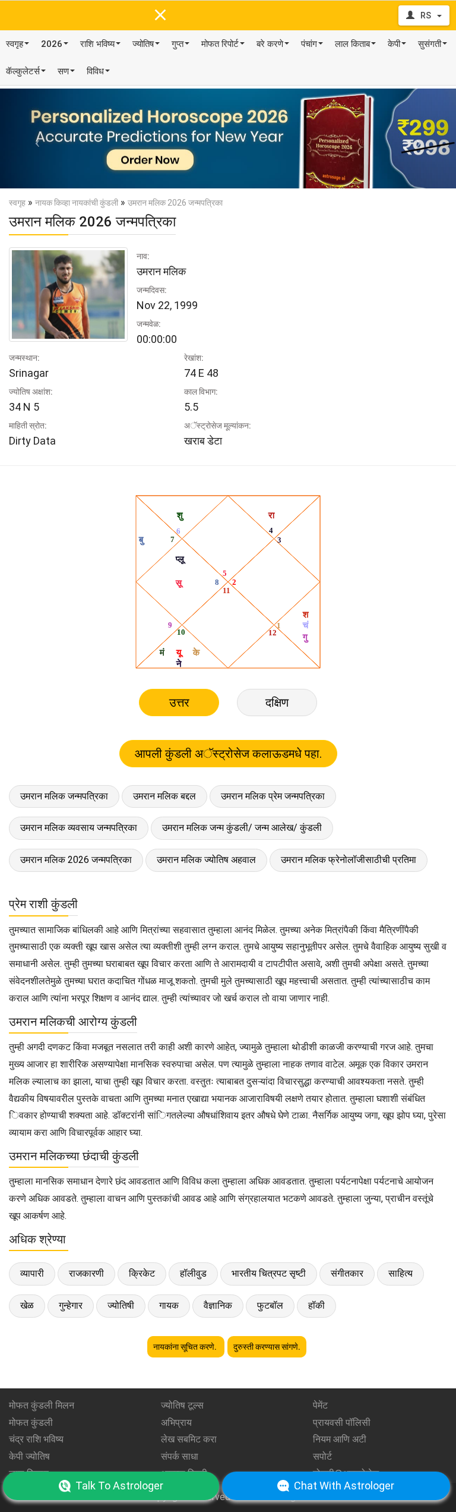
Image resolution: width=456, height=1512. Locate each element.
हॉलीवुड (193, 1273)
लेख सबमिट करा (189, 1439)
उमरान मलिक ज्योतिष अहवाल (206, 859)
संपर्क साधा (179, 1456)
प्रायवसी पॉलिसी (341, 1422)
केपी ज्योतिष (29, 1456)
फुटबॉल (270, 1305)
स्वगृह (14, 44)
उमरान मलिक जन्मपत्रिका (64, 796)
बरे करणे (269, 44)
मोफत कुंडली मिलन (41, 1405)
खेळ (27, 1305)
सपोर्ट (322, 1456)
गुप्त (177, 44)
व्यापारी (32, 1273)
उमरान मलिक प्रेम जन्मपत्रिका (273, 796)
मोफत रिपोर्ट (220, 44)
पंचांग (309, 44)
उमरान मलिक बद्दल (164, 796)
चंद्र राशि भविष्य (36, 1439)
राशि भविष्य (97, 44)
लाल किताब (352, 44)
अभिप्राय (176, 1422)
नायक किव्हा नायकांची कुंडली (76, 202)
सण (63, 71)
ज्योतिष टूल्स (182, 1405)
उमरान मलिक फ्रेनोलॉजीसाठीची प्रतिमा (348, 859)
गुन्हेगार (71, 1305)
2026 (51, 44)
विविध (95, 71)
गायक (169, 1305)
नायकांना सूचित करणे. (185, 1347)
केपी (394, 44)
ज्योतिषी (120, 1305)
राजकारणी (86, 1273)
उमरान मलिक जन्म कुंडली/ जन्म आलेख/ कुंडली (242, 827)
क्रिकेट (142, 1273)
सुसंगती (429, 44)
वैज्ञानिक (218, 1305)
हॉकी (316, 1305)
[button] (34, 138)
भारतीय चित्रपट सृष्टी (269, 1273)
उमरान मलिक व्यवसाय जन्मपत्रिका (78, 827)
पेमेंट (320, 1405)
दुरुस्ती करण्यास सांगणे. (266, 1347)
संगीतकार (347, 1273)
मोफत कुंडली (31, 1422)
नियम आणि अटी (339, 1439)
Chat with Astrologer (344, 1485)
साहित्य (400, 1273)
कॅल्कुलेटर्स (23, 71)
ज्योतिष (143, 44)
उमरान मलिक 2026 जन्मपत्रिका (76, 859)
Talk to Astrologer (119, 1485)
